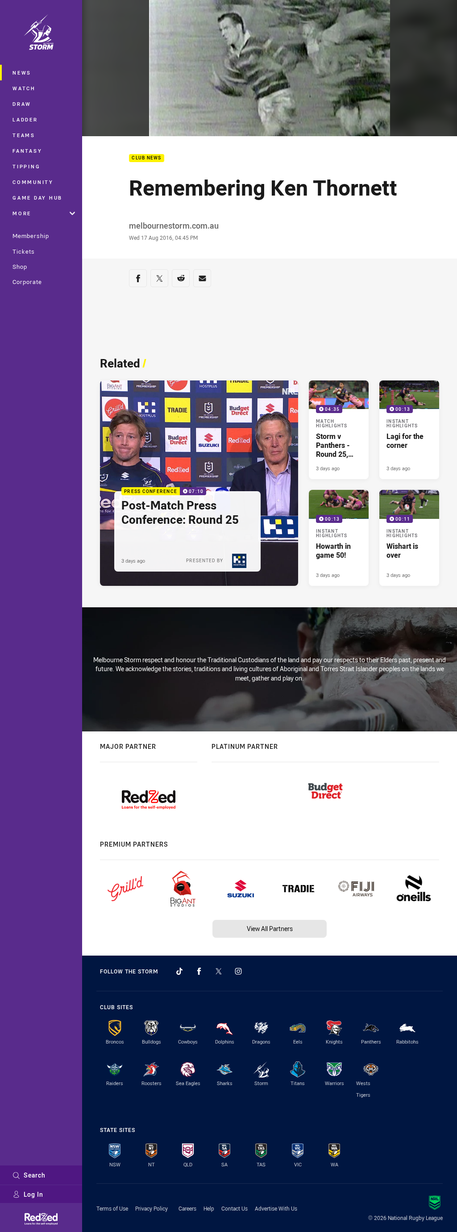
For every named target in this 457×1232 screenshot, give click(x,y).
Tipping (26, 166)
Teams (23, 135)
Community (33, 182)
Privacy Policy (151, 1208)
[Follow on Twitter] (218, 971)
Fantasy (27, 150)
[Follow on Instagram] (238, 971)
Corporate (27, 282)
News (21, 72)
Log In (33, 1194)
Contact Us (234, 1208)
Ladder (25, 119)
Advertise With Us (276, 1208)
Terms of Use (112, 1208)
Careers (187, 1208)
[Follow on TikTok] (179, 971)
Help (209, 1208)
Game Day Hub (37, 197)
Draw (21, 103)
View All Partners (270, 928)
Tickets (23, 251)
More (21, 213)
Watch (24, 88)
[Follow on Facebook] (199, 971)
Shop (19, 267)
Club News (146, 158)
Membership (30, 236)
